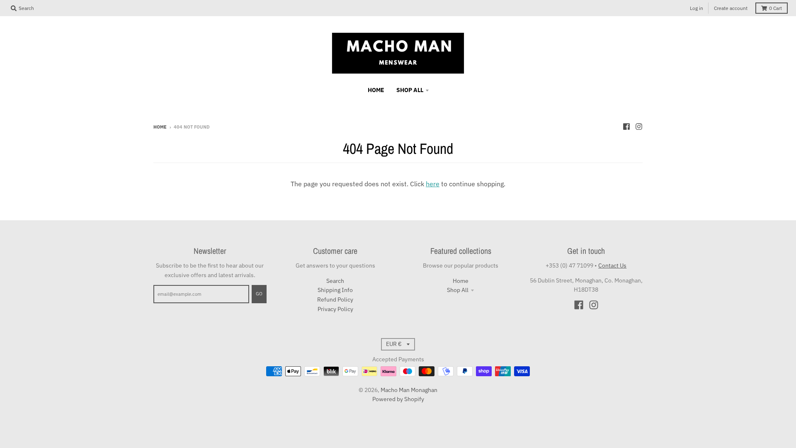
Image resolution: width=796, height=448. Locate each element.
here (432, 184)
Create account (730, 8)
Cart (775, 8)
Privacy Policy (335, 309)
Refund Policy (335, 299)
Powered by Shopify (398, 399)
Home (160, 127)
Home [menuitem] (376, 90)
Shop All (457, 290)
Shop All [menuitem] (409, 90)
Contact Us (612, 265)
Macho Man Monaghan (409, 390)
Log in (696, 8)
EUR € (394, 344)
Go (259, 294)
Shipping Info (335, 290)
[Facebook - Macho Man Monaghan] (626, 126)
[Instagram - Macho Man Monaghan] (639, 126)
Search (335, 281)
